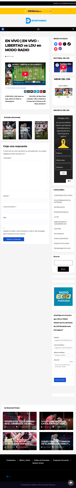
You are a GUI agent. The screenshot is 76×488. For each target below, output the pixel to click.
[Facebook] (55, 44)
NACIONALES (59, 233)
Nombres (57, 337)
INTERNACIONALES (61, 212)
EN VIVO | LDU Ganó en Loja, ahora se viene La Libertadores (14, 98)
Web (4, 217)
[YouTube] (55, 49)
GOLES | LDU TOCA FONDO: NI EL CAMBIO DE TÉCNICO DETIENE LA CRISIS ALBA (19, 423)
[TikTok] (69, 44)
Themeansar (51, 485)
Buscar (57, 257)
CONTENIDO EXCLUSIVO (63, 195)
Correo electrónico (9, 207)
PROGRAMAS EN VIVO (62, 248)
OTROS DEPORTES (61, 238)
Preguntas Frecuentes (61, 460)
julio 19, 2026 (10, 426)
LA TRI (56, 217)
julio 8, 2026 (47, 447)
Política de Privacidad (41, 460)
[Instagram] (60, 44)
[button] (73, 29)
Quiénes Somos (38, 463)
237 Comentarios (23, 426)
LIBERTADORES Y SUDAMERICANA (60, 223)
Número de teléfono (59, 352)
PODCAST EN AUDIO (61, 243)
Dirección (57, 360)
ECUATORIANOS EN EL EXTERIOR (62, 201)
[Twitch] (60, 48)
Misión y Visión (24, 460)
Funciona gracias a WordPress (29, 485)
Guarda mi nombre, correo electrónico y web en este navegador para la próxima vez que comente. (24, 232)
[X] (64, 44)
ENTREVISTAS (59, 207)
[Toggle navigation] (38, 29)
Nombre (6, 196)
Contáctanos (11, 460)
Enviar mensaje (60, 380)
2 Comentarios (59, 426)
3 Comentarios (59, 447)
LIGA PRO (57, 229)
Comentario (7, 158)
